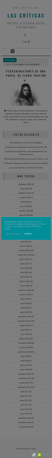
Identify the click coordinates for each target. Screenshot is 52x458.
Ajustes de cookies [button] (12, 233)
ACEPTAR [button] (27, 233)
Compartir (47, 454)
